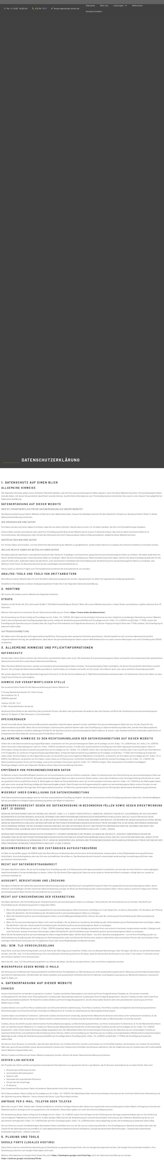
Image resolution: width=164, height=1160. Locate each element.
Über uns (104, 5)
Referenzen (137, 5)
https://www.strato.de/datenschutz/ (87, 612)
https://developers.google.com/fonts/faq (71, 1155)
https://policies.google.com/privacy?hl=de (21, 1158)
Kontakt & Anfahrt (94, 11)
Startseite (90, 5)
